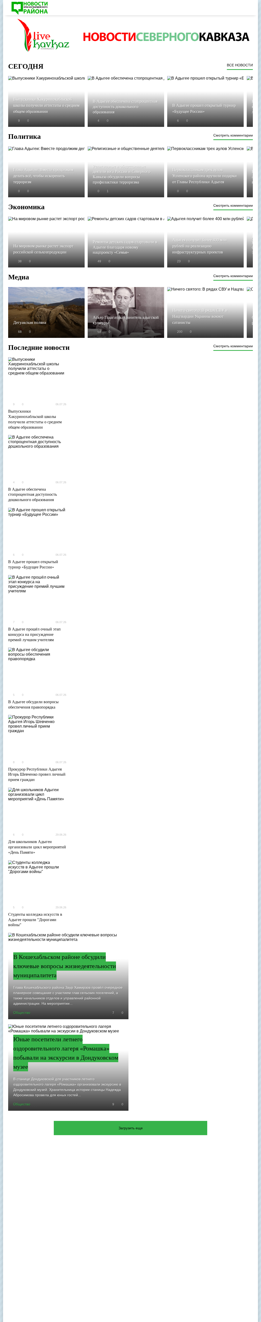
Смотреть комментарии (233, 135)
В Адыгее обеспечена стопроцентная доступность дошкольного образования (32, 494)
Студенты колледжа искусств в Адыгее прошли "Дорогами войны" (35, 919)
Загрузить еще (131, 1128)
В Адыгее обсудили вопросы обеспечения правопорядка (33, 704)
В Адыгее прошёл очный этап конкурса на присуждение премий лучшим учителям (34, 634)
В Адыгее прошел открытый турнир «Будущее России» (33, 564)
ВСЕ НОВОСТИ (240, 65)
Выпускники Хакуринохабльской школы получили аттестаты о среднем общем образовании (35, 419)
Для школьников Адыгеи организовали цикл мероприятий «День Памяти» (37, 846)
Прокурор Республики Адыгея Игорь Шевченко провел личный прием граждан (37, 774)
